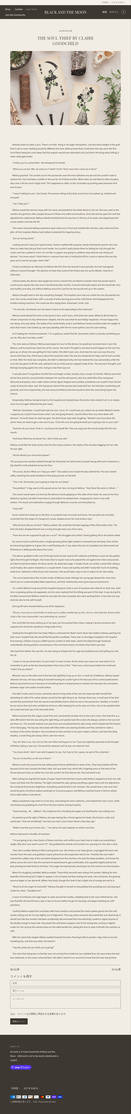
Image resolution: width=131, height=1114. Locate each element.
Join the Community (15, 15)
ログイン (114, 12)
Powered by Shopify (47, 1101)
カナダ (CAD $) (117, 2)
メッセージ (18, 996)
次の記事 (116, 969)
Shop (7, 9)
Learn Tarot (31, 9)
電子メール (18, 988)
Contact (19, 9)
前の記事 (14, 969)
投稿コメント (19, 1021)
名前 (15, 980)
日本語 (105, 2)
